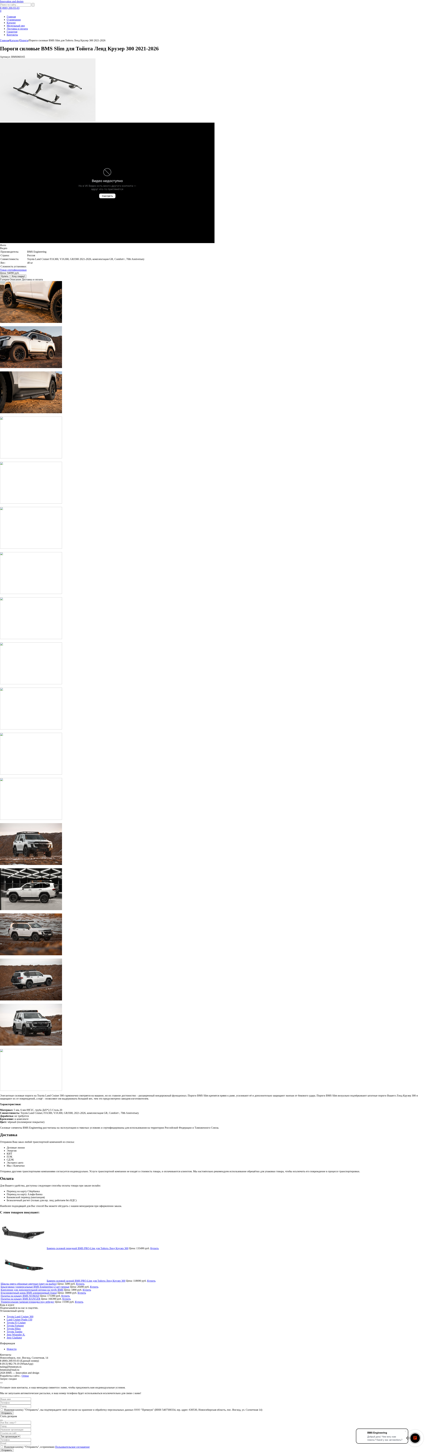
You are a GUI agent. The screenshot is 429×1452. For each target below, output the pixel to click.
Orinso (25, 1375)
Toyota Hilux (14, 1328)
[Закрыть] (1, 1382)
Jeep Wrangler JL (16, 1334)
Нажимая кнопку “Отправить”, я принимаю (47, 1446)
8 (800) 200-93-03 (9, 8)
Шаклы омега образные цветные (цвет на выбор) (29, 1283)
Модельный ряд (16, 25)
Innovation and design (11, 1)
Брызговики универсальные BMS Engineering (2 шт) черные (35, 1286)
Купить (4, 276)
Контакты (12, 34)
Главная (11, 16)
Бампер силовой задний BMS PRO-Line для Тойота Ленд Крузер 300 (86, 1280)
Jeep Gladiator (14, 1337)
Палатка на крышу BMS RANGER (20, 1298)
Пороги (24, 40)
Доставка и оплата (17, 28)
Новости (12, 1349)
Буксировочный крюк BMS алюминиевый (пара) (29, 1292)
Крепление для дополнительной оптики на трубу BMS (32, 1289)
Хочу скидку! (18, 276)
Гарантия (12, 31)
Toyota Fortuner (15, 1325)
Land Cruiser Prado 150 (19, 1319)
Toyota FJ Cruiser (16, 1322)
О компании (14, 19)
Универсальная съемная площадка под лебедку (27, 1301)
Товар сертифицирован (13, 270)
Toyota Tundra (14, 1331)
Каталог (11, 22)
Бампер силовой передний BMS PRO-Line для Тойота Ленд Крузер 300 (87, 1248)
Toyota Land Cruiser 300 (20, 1316)
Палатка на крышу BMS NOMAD (20, 1295)
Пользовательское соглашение (72, 1446)
